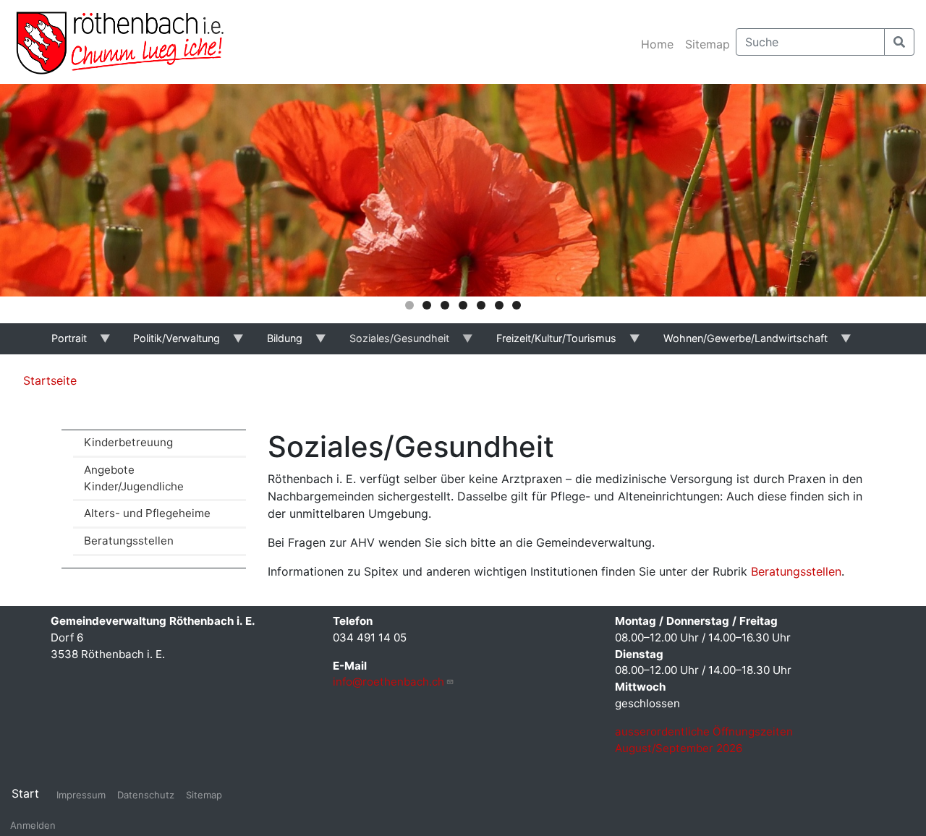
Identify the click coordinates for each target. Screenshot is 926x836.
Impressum (81, 795)
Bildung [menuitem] (277, 343)
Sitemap (707, 44)
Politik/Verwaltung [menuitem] (169, 343)
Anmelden (33, 825)
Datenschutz (145, 795)
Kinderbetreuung (128, 442)
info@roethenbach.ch (388, 681)
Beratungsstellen (129, 540)
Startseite (50, 380)
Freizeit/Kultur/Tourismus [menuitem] (548, 343)
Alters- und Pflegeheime (147, 513)
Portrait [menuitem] (61, 343)
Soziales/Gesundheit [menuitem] (391, 343)
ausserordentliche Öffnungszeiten (705, 731)
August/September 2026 (678, 748)
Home (657, 44)
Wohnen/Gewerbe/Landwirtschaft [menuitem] (737, 343)
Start (25, 793)
